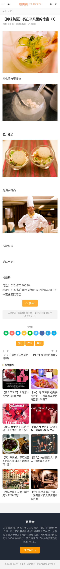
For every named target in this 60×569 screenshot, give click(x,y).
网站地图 (31, 564)
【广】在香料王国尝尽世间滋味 (15, 356)
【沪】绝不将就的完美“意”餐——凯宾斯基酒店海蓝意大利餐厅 (44, 396)
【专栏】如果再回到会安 (45, 354)
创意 (20, 343)
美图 (4, 11)
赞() (32, 24)
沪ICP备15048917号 (46, 564)
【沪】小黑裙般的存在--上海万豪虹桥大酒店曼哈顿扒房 (44, 495)
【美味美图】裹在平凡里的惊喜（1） (30, 19)
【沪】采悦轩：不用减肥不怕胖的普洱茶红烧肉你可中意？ (15, 461)
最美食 (30, 4)
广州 (29, 343)
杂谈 (39, 343)
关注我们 (30, 550)
